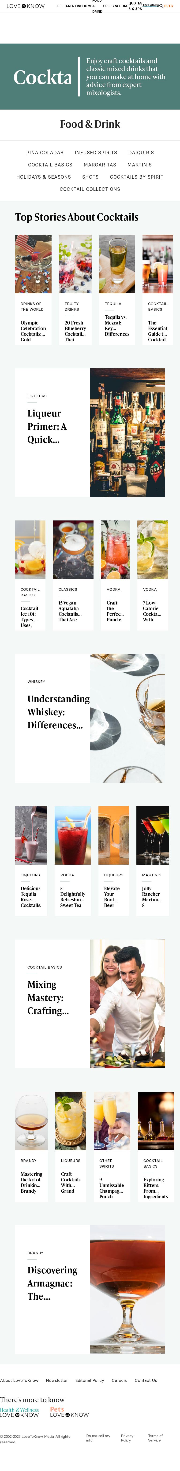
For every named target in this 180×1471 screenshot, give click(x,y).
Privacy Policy (127, 1437)
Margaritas (100, 165)
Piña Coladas (45, 152)
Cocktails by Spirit (137, 177)
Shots (90, 177)
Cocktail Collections (90, 189)
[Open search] (161, 6)
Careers (119, 1380)
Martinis (140, 165)
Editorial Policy (89, 1380)
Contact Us (146, 1380)
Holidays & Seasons (43, 177)
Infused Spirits (96, 152)
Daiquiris (141, 152)
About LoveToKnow (19, 1380)
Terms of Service (155, 1437)
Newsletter (57, 1380)
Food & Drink (90, 124)
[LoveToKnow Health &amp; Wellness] (19, 1411)
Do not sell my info (98, 1437)
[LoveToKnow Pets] (69, 1411)
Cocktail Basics (50, 165)
